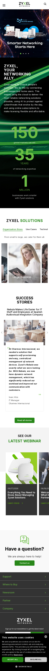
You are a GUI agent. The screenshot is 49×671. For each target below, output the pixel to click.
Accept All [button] (12, 659)
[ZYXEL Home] (24, 621)
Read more (18, 655)
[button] (24, 666)
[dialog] (24, 652)
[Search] (45, 4)
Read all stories (24, 420)
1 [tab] (20, 53)
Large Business (22, 253)
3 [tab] (26, 53)
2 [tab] (23, 53)
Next (46, 34)
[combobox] (45, 636)
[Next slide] (41, 478)
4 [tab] (28, 53)
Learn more (13, 503)
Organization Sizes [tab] (13, 229)
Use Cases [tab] (31, 229)
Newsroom (9, 592)
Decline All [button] (35, 659)
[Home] (24, 4)
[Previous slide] (7, 478)
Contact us (25, 563)
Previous (2, 34)
